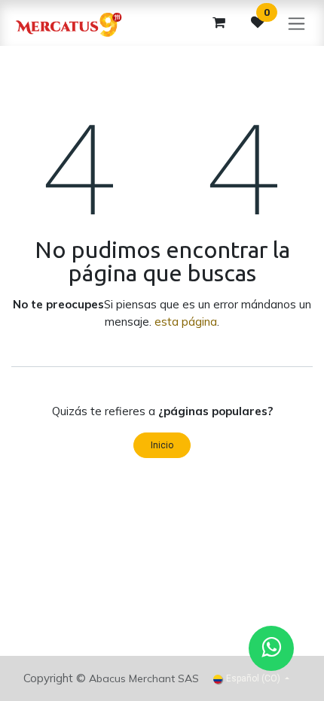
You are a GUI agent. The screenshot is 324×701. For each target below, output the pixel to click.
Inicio (162, 445)
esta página (185, 321)
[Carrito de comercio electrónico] (218, 22)
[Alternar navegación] (296, 23)
